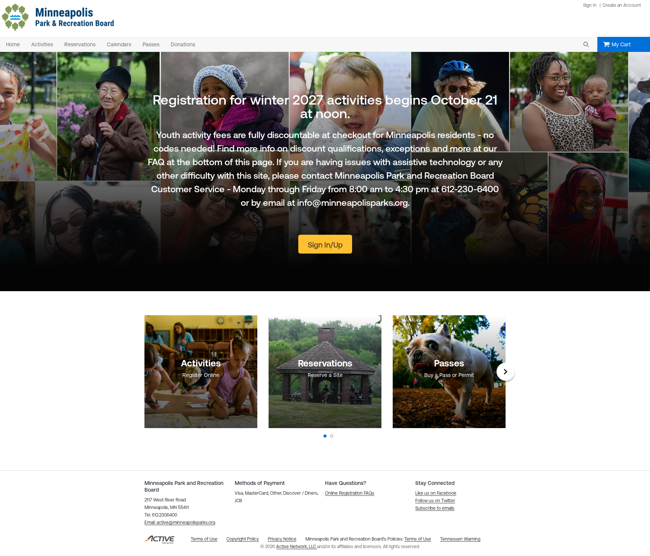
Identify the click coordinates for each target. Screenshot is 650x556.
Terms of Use (417, 539)
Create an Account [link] (622, 5)
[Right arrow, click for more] (506, 372)
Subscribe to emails (434, 508)
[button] (586, 44)
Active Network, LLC (296, 546)
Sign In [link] (590, 5)
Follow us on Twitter (435, 500)
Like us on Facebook (435, 493)
